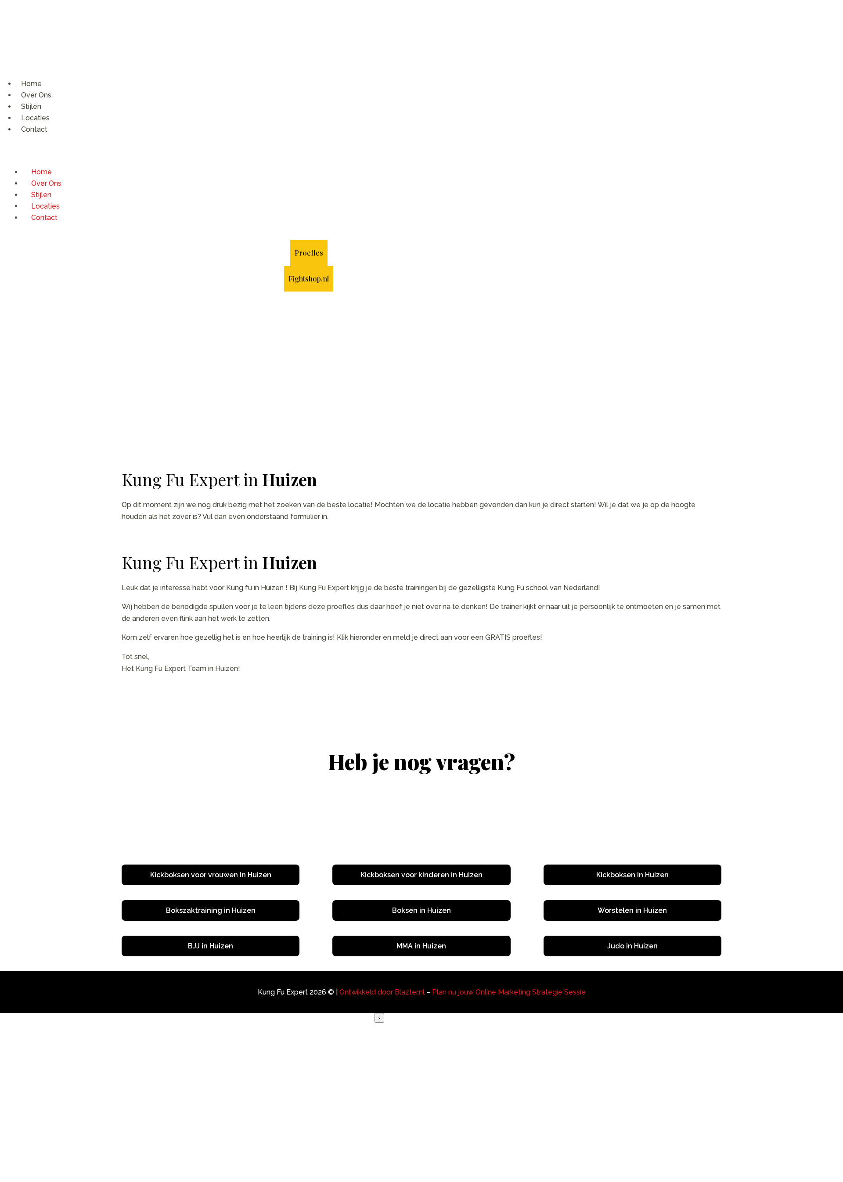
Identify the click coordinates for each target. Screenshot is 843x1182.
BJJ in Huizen (210, 946)
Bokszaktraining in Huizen (211, 910)
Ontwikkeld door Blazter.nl (382, 992)
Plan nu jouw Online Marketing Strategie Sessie (509, 992)
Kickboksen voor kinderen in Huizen (421, 875)
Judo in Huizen (632, 946)
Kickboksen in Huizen (632, 875)
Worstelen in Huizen (632, 910)
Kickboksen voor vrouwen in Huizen (210, 875)
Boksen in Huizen (421, 910)
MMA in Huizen (421, 946)
